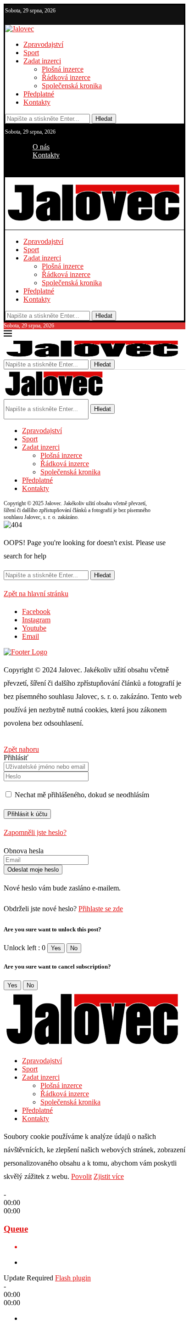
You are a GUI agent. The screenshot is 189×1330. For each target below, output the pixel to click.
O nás (41, 147)
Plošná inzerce (62, 69)
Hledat (103, 118)
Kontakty (36, 102)
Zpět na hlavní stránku (36, 593)
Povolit (81, 1176)
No (74, 948)
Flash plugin (73, 1278)
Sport (31, 52)
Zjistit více (109, 1176)
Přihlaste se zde (100, 909)
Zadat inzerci (42, 61)
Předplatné (38, 94)
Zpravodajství (43, 44)
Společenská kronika (72, 86)
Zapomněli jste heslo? (35, 832)
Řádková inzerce (66, 77)
